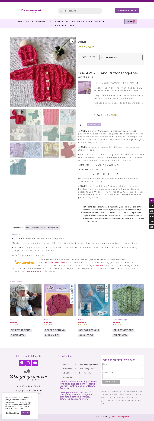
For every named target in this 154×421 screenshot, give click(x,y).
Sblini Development (120, 417)
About (98, 21)
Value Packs (56, 21)
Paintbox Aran (32, 271)
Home (21, 21)
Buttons (70, 21)
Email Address (107, 372)
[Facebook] (22, 363)
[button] (72, 41)
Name (104, 364)
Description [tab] (18, 227)
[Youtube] (35, 363)
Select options (20, 330)
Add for (107, 115)
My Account (83, 21)
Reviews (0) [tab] (53, 227)
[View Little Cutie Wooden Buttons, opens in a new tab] (137, 83)
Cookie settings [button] (12, 413)
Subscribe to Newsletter (61, 26)
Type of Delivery (88, 57)
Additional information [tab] (35, 227)
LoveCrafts (99, 266)
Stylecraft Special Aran (54, 263)
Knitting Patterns (35, 21)
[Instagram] (28, 363)
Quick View (17, 335)
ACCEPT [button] (25, 413)
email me (98, 106)
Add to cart (94, 124)
